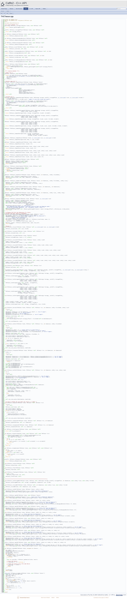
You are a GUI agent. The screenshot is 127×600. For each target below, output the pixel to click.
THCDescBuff (7, 573)
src (4, 13)
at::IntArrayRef (62, 97)
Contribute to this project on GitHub (101, 597)
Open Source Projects (45, 597)
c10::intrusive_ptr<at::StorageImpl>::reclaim (18, 76)
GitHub (52, 597)
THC (7, 13)
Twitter (57, 597)
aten (1, 13)
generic (11, 13)
